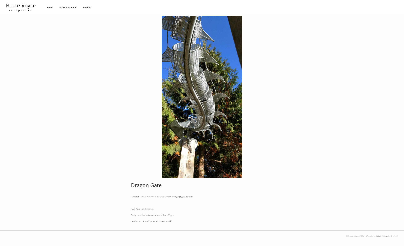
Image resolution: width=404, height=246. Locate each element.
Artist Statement (68, 7)
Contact (87, 7)
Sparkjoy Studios (383, 236)
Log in (395, 236)
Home (50, 7)
